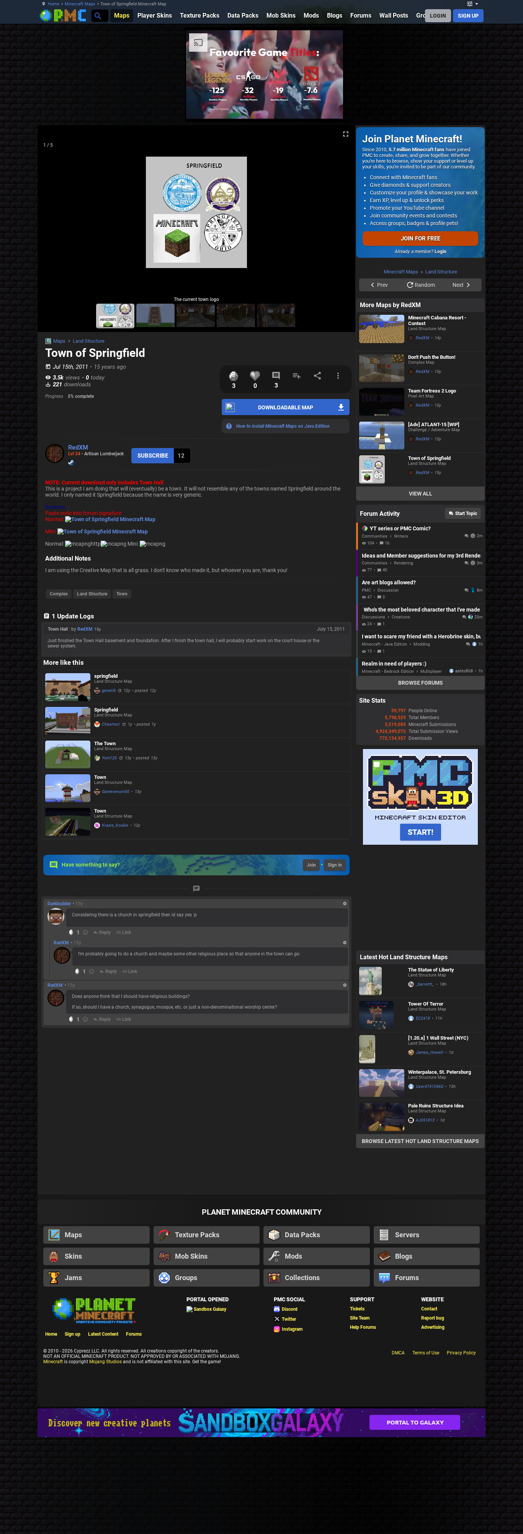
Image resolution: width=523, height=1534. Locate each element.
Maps (59, 341)
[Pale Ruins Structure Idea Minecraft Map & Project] (381, 1117)
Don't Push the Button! (432, 357)
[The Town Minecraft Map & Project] (67, 755)
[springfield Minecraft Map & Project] (67, 687)
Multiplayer (431, 671)
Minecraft (53, 1361)
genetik (109, 690)
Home (53, 4)
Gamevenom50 (115, 791)
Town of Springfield (429, 458)
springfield (106, 676)
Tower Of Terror (425, 1004)
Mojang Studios (105, 1361)
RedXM (78, 447)
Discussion (388, 590)
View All (420, 494)
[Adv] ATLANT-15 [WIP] (433, 424)
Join (311, 865)
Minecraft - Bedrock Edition (388, 671)
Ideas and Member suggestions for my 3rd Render (421, 556)
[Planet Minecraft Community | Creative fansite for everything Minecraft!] (93, 1310)
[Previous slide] (53, 215)
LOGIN (438, 16)
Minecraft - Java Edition (384, 644)
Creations (401, 617)
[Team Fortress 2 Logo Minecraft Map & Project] (381, 402)
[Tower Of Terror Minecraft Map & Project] (381, 1015)
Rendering (403, 563)
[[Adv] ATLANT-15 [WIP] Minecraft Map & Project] (381, 436)
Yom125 (109, 758)
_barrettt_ (425, 984)
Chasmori (111, 724)
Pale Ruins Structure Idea (436, 1106)
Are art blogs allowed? (389, 582)
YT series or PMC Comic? (400, 528)
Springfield (106, 710)
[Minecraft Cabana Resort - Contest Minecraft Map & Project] (381, 331)
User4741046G (429, 1086)
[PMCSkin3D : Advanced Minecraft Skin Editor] (420, 843)
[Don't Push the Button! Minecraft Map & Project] (381, 368)
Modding (421, 644)
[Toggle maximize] (345, 134)
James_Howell (429, 1052)
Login (440, 251)
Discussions (373, 617)
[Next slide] (340, 215)
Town (121, 594)
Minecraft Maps (80, 4)
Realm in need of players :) (394, 664)
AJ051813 (425, 1120)
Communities (374, 536)
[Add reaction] (85, 932)
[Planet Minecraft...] (97, 15)
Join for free (420, 238)
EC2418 (423, 1018)
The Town (105, 743)
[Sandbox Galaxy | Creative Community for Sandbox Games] (261, 1422)
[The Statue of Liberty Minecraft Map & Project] (381, 981)
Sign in (335, 865)
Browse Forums (420, 683)
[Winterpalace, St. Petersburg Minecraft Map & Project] (381, 1083)
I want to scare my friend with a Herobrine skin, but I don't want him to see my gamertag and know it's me (421, 636)
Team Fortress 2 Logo (432, 391)
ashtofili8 (464, 671)
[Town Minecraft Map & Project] (67, 788)
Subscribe (152, 455)
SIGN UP (468, 16)
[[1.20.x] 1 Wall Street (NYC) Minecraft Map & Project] (381, 1049)
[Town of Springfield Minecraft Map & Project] (381, 469)
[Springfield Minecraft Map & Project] (67, 721)
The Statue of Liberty (431, 970)
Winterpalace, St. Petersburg (439, 1072)
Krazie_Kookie (115, 825)
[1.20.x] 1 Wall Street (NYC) (438, 1038)
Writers (401, 536)
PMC (366, 590)
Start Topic (466, 513)
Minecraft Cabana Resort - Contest (437, 320)
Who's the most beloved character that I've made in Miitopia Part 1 (422, 610)
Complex (59, 594)
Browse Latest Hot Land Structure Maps (420, 1141)
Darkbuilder (59, 903)
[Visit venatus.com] (328, 106)
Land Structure (89, 341)
